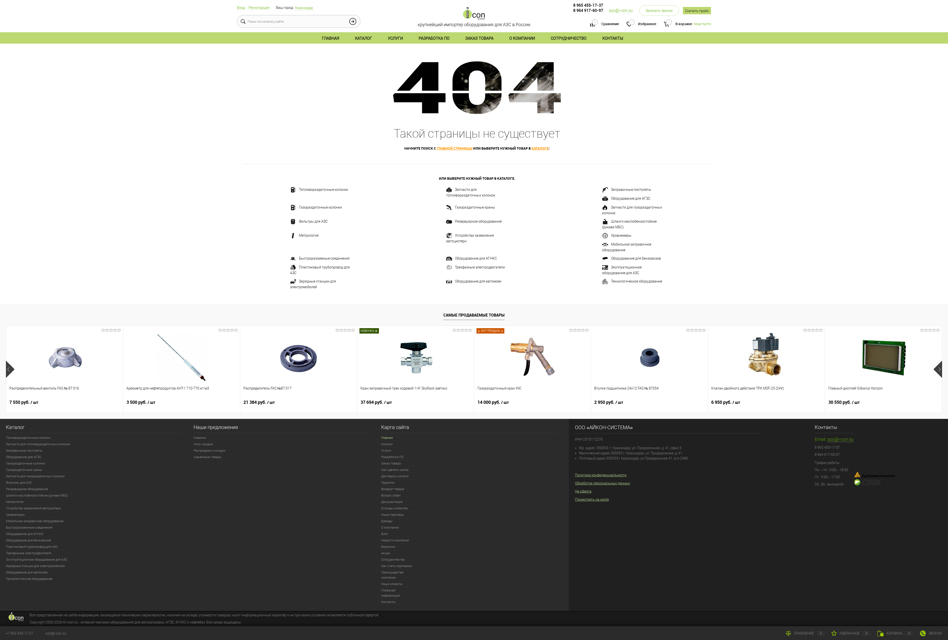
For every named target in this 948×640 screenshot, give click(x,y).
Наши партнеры (392, 514)
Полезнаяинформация (390, 592)
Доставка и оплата (395, 476)
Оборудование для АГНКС (476, 258)
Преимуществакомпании (392, 574)
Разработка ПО (434, 38)
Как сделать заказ (395, 470)
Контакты (612, 38)
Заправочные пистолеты (631, 190)
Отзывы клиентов (394, 508)
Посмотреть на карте (592, 499)
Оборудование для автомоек (478, 281)
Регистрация (259, 8)
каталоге (540, 148)
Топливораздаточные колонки (323, 190)
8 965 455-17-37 (588, 5)
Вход (241, 8)
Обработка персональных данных (602, 483)
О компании (522, 38)
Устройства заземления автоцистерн (470, 238)
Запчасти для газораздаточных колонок (632, 210)
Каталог (363, 38)
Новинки (200, 438)
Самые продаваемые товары (474, 315)
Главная (330, 38)
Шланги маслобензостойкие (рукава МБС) (629, 224)
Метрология (309, 235)
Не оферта (583, 491)
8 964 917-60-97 (588, 10)
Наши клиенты (392, 584)
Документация (392, 502)
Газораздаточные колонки (320, 207)
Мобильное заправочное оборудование (626, 247)
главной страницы (455, 148)
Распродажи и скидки (209, 450)
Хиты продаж (203, 444)
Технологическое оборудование (636, 281)
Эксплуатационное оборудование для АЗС (622, 270)
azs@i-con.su (621, 10)
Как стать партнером (396, 566)
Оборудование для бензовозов (636, 258)
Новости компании (395, 540)
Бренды (387, 521)
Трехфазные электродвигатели (480, 267)
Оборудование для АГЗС (630, 198)
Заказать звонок (659, 11)
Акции (385, 553)
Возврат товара (392, 489)
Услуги (395, 38)
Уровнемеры (621, 235)
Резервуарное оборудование (478, 221)
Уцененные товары (207, 457)
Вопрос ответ (391, 495)
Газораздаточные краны (475, 207)
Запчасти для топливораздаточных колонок (470, 192)
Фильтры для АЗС (313, 221)
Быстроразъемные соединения (324, 258)
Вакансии (388, 547)
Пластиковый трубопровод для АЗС (320, 270)
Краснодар (304, 8)
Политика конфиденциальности (601, 475)
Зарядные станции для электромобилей (313, 284)
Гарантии (388, 482)
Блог (384, 534)
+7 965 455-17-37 (19, 633)
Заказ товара (479, 38)
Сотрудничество (569, 38)
